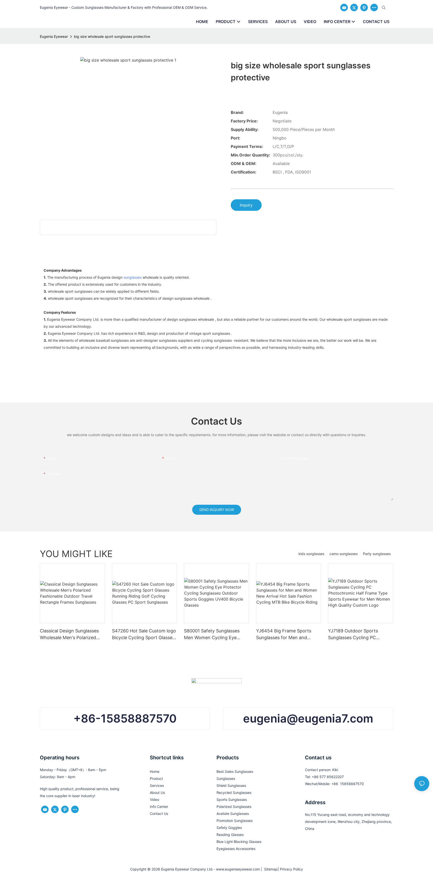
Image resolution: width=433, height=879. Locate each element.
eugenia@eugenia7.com (308, 718)
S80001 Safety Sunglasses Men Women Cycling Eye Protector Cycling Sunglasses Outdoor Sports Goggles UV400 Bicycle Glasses (215, 634)
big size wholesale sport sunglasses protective (112, 36)
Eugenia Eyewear (54, 36)
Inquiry (246, 205)
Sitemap (270, 869)
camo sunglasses (344, 554)
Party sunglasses (377, 554)
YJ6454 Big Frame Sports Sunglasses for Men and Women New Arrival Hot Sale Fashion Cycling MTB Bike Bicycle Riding (286, 634)
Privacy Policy (291, 869)
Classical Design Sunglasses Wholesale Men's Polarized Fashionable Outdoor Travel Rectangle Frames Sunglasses (71, 634)
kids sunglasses (311, 554)
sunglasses (133, 277)
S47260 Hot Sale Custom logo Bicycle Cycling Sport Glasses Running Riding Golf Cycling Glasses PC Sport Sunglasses (144, 634)
